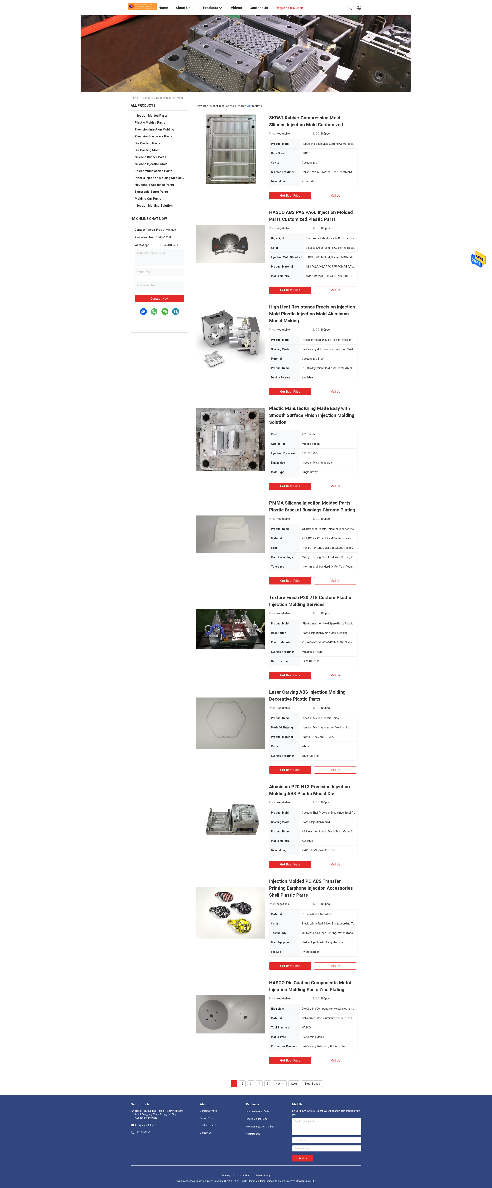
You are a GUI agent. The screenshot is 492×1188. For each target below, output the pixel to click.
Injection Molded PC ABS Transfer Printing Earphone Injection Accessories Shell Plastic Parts (311, 888)
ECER (313, 1181)
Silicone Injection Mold (151, 164)
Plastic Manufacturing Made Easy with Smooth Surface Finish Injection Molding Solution (311, 415)
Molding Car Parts (148, 198)
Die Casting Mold (147, 150)
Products (147, 97)
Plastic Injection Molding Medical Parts (159, 178)
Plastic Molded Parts (150, 122)
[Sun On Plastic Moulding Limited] (142, 6)
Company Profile (208, 1111)
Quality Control (208, 1125)
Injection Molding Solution (154, 205)
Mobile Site (243, 1175)
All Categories (253, 1134)
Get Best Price (290, 195)
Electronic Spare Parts (151, 192)
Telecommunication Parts (153, 171)
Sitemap (226, 1175)
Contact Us (206, 1132)
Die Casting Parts (147, 143)
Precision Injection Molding (154, 129)
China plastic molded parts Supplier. (195, 1181)
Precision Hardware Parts (153, 136)
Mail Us (335, 195)
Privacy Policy (263, 1175)
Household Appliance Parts (154, 185)
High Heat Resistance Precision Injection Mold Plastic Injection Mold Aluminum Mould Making (312, 313)
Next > (280, 1083)
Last (294, 1083)
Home (134, 97)
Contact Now (159, 298)
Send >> (302, 1158)
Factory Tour (206, 1118)
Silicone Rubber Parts (150, 157)
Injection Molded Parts (151, 115)
